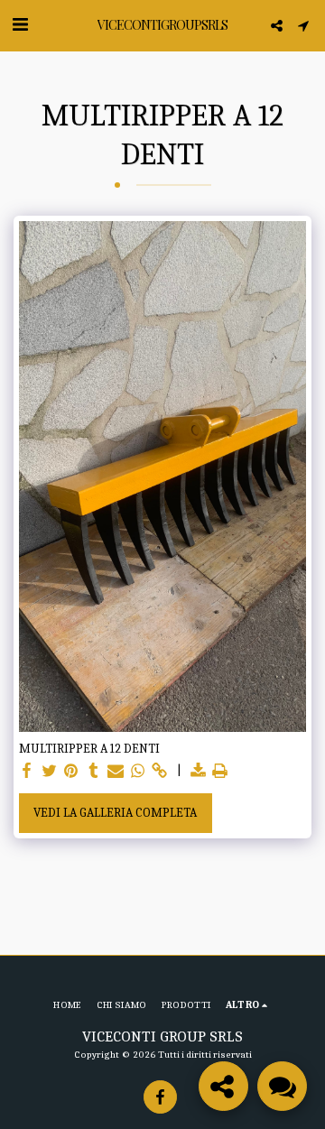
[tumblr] (94, 771)
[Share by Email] (115, 771)
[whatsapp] (138, 771)
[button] (20, 25)
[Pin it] (71, 771)
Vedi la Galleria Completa (115, 812)
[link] (160, 771)
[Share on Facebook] (27, 771)
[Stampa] (220, 771)
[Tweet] (50, 771)
